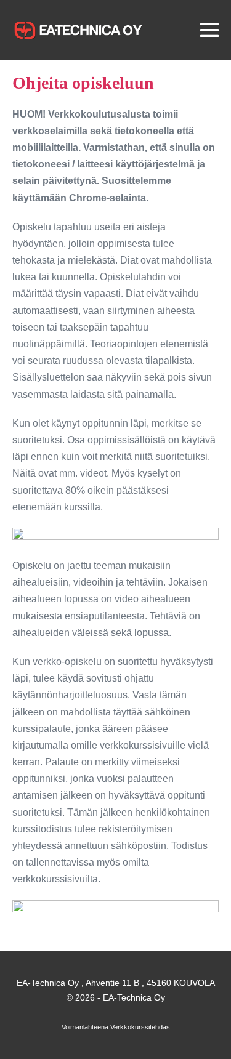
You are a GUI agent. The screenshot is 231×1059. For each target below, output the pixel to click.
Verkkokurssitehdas (140, 1027)
